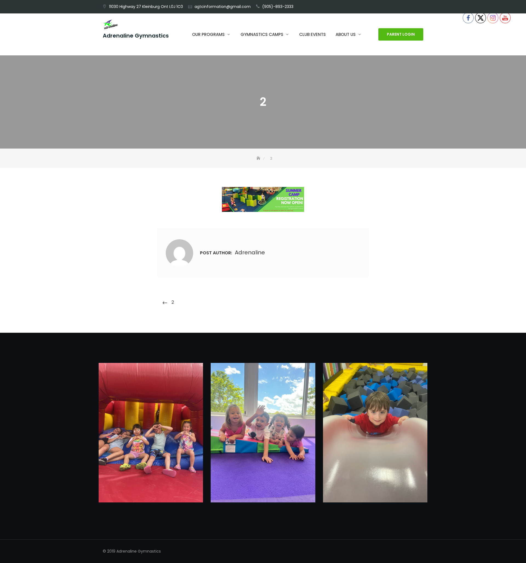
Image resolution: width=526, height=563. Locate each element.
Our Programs (208, 34)
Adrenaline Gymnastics (136, 36)
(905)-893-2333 (277, 6)
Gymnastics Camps (262, 34)
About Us (346, 34)
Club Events (312, 34)
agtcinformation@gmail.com (223, 6)
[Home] (259, 158)
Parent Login (401, 34)
